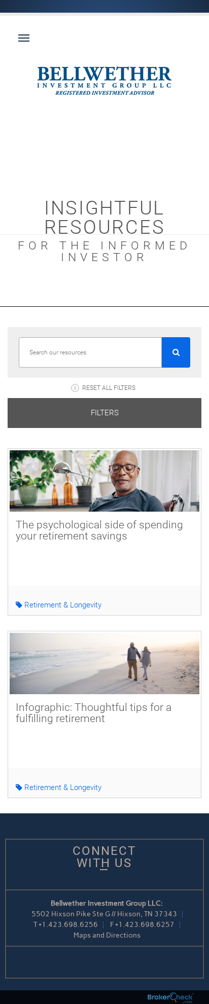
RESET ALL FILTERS (108, 387)
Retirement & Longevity (61, 604)
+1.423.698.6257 (145, 924)
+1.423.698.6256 (68, 924)
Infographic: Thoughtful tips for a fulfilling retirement (93, 713)
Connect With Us (104, 857)
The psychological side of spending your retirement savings (99, 530)
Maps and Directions (107, 935)
